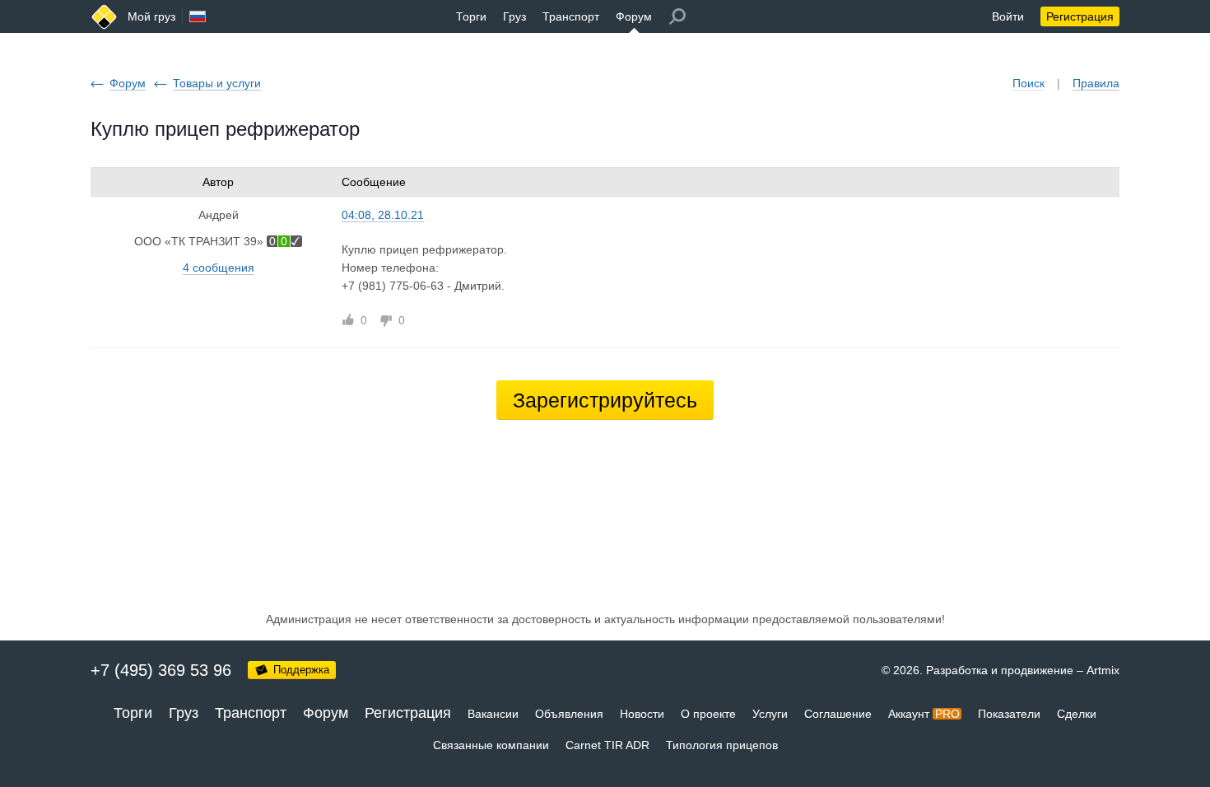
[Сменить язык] (197, 16)
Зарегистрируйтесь (605, 400)
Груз (514, 16)
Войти (1008, 16)
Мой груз (151, 16)
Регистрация (1080, 16)
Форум (634, 16)
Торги (471, 16)
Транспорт (570, 16)
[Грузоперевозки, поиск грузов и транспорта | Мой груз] (104, 16)
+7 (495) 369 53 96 (161, 670)
